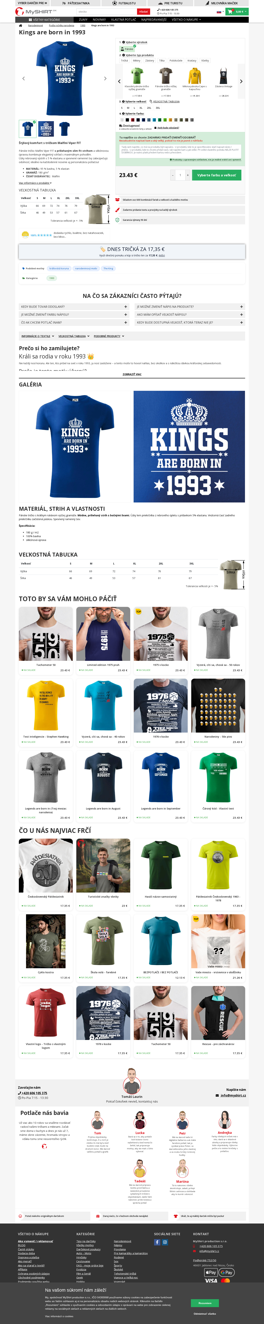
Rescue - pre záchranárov (218, 1044)
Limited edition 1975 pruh (103, 665)
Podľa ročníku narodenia (61, 25)
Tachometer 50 (45, 665)
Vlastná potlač (123, 20)
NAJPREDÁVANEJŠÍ (153, 20)
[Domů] (20, 25)
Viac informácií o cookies (59, 1316)
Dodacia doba (26, 1253)
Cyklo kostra (46, 972)
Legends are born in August (103, 808)
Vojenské (119, 1281)
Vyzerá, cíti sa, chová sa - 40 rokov (103, 736)
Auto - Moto (83, 1253)
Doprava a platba (28, 1257)
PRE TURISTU (173, 3)
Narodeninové (35, 25)
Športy (118, 1265)
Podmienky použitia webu (33, 1281)
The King (108, 268)
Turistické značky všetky (103, 896)
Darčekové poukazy (88, 1249)
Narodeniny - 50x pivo (218, 736)
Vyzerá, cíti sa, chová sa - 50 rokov (218, 665)
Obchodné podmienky (31, 1277)
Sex (116, 1261)
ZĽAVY (83, 20)
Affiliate (22, 1269)
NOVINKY (99, 20)
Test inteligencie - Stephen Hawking (46, 736)
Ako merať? (25, 1261)
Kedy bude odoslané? (168, 127)
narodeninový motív (86, 268)
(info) (162, 255)
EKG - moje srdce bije (89, 1265)
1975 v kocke (161, 665)
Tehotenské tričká (125, 1273)
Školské (118, 1269)
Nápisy (118, 1245)
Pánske (129, 49)
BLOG (21, 1245)
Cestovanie (83, 1261)
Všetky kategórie (46, 20)
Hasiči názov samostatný (161, 896)
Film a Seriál (83, 1273)
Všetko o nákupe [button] (185, 20)
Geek (79, 1277)
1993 (82, 25)
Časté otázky (26, 1249)
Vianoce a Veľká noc (126, 1277)
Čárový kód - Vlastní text (218, 808)
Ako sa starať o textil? (31, 1265)
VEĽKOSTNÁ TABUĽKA (166, 101)
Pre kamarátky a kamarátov (131, 1253)
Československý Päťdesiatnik (46, 896)
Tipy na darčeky (86, 1241)
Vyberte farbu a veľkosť (216, 175)
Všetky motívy (85, 1245)
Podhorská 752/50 (204, 1260)
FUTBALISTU (127, 3)
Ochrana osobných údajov (34, 1273)
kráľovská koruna (59, 268)
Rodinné (119, 1257)
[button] (220, 11)
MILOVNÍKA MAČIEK (224, 3)
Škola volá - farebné (103, 972)
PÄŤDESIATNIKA (79, 3)
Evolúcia (81, 1269)
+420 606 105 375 (168, 9)
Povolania (120, 1249)
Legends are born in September (160, 808)
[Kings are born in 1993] (75, 447)
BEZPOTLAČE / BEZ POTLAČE (160, 972)
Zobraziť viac (132, 374)
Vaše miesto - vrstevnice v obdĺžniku (218, 972)
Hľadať (143, 11)
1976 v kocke (161, 736)
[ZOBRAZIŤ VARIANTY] (46, 634)
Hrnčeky (81, 1257)
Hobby (80, 1281)
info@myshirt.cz (233, 1095)
